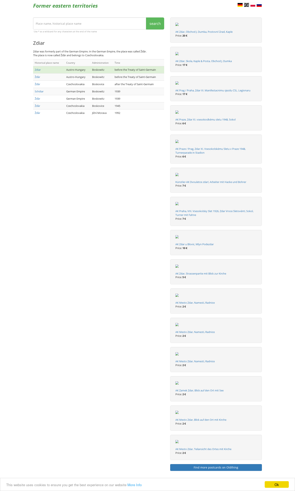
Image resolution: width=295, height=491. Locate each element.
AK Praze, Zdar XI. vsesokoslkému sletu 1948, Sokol (205, 119)
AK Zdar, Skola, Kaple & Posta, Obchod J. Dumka (203, 61)
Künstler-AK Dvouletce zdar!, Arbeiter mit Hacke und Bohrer (210, 182)
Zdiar (38, 69)
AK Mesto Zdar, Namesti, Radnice (195, 302)
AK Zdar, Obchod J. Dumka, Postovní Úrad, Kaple (204, 32)
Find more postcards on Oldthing (216, 467)
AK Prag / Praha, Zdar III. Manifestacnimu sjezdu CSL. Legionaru (212, 90)
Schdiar (39, 91)
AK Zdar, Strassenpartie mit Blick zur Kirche (200, 273)
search (155, 23)
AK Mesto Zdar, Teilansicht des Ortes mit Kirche (203, 449)
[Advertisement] (98, 152)
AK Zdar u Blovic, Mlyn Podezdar (194, 244)
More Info (134, 484)
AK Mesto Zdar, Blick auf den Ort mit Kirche (200, 420)
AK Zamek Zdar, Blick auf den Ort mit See (199, 390)
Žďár (37, 77)
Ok (277, 484)
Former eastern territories (65, 5)
